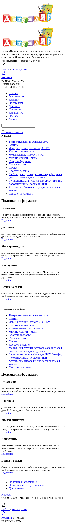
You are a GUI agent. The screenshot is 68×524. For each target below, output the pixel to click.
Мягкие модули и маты (23, 157)
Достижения (16, 488)
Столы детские (18, 164)
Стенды (13, 144)
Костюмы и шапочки (22, 151)
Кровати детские (19, 170)
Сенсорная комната (21, 193)
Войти (5, 69)
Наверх (6, 494)
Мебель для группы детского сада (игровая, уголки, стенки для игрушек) (36, 176)
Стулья (13, 167)
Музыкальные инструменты (26, 154)
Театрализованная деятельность (28, 141)
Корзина (6, 77)
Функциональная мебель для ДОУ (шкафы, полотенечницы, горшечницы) (35, 182)
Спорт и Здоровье (20, 161)
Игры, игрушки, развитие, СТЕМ (29, 148)
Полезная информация (23, 481)
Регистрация (19, 69)
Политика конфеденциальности (28, 485)
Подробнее (7, 220)
